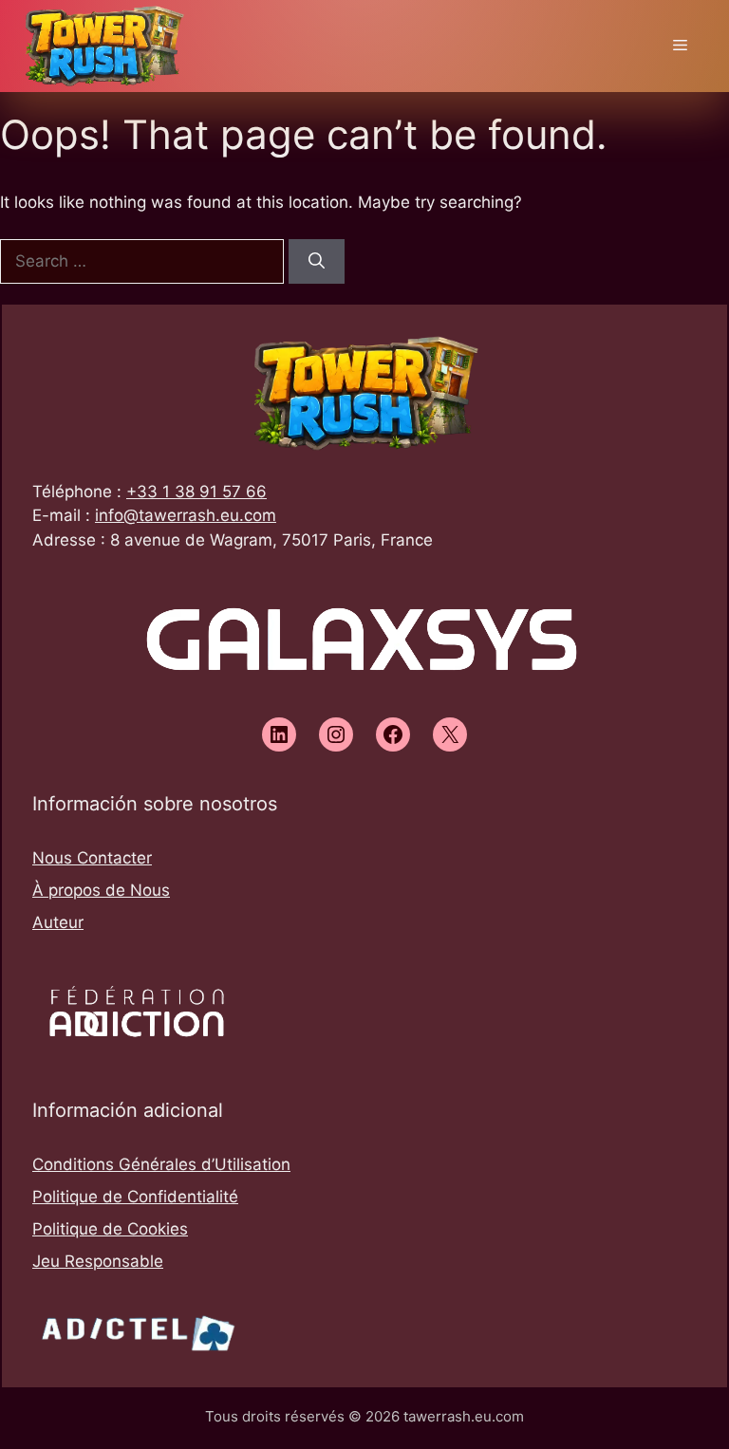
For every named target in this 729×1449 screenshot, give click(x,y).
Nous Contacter (92, 857)
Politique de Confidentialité (135, 1196)
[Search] (317, 262)
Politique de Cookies (110, 1228)
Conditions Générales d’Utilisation (161, 1164)
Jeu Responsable (97, 1261)
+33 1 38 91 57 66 (196, 491)
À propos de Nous (101, 890)
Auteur (58, 922)
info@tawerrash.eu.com (185, 515)
